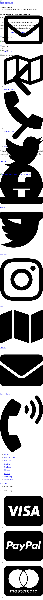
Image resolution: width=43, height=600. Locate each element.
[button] (21, 200)
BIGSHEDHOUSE (6, 3)
